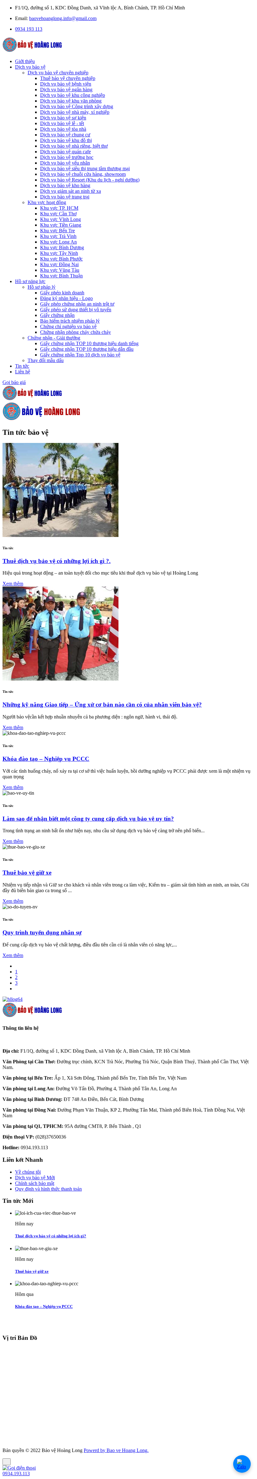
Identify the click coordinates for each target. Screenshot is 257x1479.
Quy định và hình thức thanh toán (48, 1189)
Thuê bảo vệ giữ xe (27, 872)
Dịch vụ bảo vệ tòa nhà (63, 129)
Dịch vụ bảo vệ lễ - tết (62, 123)
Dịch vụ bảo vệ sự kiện (63, 117)
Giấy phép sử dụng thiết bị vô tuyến (75, 309)
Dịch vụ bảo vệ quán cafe (65, 151)
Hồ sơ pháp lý (41, 287)
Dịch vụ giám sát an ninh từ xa (70, 191)
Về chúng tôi (28, 1172)
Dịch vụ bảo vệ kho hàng (65, 185)
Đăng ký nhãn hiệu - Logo (66, 298)
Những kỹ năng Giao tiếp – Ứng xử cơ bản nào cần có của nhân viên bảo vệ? (102, 704)
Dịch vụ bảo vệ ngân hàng (66, 89)
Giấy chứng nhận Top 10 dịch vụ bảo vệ (80, 354)
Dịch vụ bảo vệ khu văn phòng (71, 100)
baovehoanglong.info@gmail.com (63, 18)
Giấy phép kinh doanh (62, 292)
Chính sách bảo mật (34, 1183)
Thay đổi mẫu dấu (46, 360)
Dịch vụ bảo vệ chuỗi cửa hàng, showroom (83, 174)
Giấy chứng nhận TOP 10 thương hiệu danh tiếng (89, 343)
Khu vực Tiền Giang (60, 225)
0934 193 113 (28, 29)
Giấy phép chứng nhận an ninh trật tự (77, 304)
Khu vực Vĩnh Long (60, 219)
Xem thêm (13, 583)
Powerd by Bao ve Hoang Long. (116, 1450)
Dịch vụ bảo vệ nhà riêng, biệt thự (74, 146)
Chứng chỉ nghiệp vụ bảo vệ (68, 326)
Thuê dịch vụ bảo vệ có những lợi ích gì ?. (57, 561)
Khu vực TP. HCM (59, 208)
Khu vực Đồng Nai (59, 264)
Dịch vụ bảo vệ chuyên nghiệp (58, 72)
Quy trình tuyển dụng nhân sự (42, 932)
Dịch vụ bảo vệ (35, 1177)
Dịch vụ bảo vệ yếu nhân (65, 163)
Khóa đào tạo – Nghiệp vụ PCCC (46, 758)
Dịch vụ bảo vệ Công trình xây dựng (76, 106)
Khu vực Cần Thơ (58, 213)
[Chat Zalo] (242, 1464)
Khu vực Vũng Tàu (59, 270)
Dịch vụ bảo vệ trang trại (64, 196)
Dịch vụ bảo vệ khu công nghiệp (72, 95)
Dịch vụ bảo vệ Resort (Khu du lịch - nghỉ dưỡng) (89, 179)
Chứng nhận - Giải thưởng (54, 337)
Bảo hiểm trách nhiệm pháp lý (70, 321)
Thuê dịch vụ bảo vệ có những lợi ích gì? (50, 1236)
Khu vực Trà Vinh (58, 236)
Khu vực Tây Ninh (59, 253)
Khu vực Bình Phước (61, 258)
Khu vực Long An (58, 242)
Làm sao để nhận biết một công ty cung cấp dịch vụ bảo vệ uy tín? (88, 818)
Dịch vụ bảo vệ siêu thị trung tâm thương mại (85, 168)
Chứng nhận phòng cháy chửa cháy (75, 332)
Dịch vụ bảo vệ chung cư (65, 134)
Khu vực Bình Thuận (61, 275)
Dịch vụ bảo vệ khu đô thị (66, 140)
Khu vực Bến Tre (57, 230)
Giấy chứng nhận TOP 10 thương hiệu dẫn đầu (87, 349)
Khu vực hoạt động (47, 202)
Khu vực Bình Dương (62, 247)
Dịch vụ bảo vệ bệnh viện (65, 84)
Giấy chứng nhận (57, 315)
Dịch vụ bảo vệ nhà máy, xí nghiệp (74, 112)
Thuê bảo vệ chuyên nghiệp (67, 78)
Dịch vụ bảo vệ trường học (66, 157)
